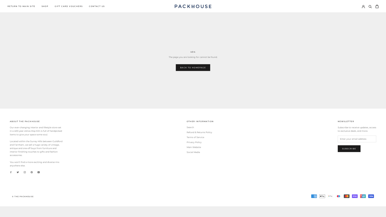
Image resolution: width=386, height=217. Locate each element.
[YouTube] (39, 172)
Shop (45, 6)
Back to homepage (193, 67)
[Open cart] (377, 6)
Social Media (193, 152)
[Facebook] (11, 172)
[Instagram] (25, 172)
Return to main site (21, 6)
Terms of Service (195, 137)
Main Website (194, 147)
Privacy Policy (194, 142)
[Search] (370, 6)
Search (190, 127)
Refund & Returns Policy (199, 132)
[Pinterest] (32, 172)
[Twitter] (18, 172)
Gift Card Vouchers (69, 6)
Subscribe (349, 149)
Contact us (97, 6)
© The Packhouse (23, 196)
